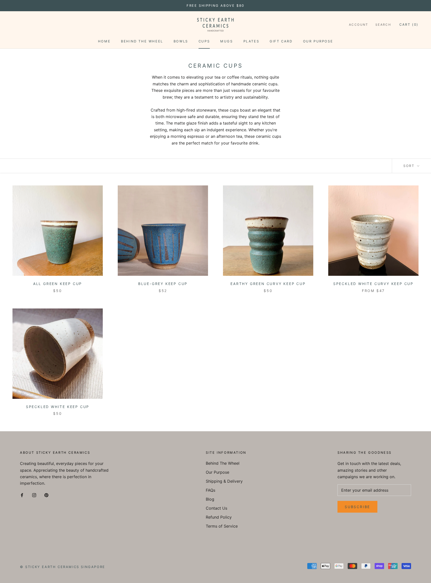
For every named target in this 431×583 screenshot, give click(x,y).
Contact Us (216, 508)
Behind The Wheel (222, 463)
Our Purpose (318, 41)
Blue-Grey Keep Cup (163, 284)
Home (104, 41)
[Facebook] (22, 495)
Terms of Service (222, 526)
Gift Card (281, 41)
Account (358, 24)
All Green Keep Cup (57, 284)
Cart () (409, 24)
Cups (204, 41)
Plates (251, 41)
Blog (210, 499)
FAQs (210, 490)
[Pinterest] (46, 495)
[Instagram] (34, 495)
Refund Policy (219, 517)
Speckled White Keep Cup (57, 407)
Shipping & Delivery (224, 481)
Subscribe (357, 507)
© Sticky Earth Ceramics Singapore (62, 567)
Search (383, 24)
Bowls (181, 41)
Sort (409, 166)
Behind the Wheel (142, 41)
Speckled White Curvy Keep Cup (373, 284)
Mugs (226, 41)
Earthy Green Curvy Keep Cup (268, 284)
